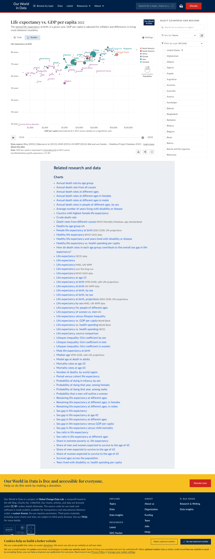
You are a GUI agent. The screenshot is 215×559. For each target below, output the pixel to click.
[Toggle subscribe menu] (181, 6)
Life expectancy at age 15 (71, 277)
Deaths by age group (68, 226)
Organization (151, 509)
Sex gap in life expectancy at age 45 (77, 415)
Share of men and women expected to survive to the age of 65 (93, 445)
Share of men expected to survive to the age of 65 (85, 449)
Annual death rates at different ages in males (82, 200)
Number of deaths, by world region (77, 372)
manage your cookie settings (121, 552)
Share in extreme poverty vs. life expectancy (82, 441)
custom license (20, 513)
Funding (149, 515)
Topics (113, 504)
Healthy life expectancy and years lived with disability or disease (94, 239)
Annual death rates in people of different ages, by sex (87, 204)
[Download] (138, 151)
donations (48, 545)
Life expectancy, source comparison (77, 333)
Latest (70, 6)
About (97, 6)
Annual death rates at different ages (77, 191)
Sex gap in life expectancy (71, 411)
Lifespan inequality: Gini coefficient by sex (81, 338)
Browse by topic (45, 6)
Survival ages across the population (77, 458)
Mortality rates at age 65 (70, 368)
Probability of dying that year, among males (81, 389)
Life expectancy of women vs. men (76, 312)
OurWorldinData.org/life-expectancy (27, 153)
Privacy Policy (98, 552)
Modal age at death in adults (73, 359)
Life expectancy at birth (70, 282)
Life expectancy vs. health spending (77, 325)
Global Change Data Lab (51, 499)
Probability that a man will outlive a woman (82, 393)
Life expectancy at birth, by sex (74, 290)
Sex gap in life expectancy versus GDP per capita (85, 423)
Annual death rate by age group (74, 183)
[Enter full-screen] (152, 151)
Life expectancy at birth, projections (77, 299)
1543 (21, 137)
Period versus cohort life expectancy (77, 376)
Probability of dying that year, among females (83, 385)
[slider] (142, 137)
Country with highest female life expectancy (82, 213)
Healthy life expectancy (70, 234)
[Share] (145, 151)
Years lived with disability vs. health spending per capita (89, 462)
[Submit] (172, 6)
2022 (150, 137)
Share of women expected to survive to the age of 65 (87, 454)
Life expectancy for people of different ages (82, 307)
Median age (63, 355)
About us (149, 504)
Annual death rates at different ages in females (83, 196)
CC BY (47, 153)
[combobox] (156, 6)
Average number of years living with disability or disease (89, 209)
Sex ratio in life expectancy (72, 432)
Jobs (147, 526)
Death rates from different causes (76, 221)
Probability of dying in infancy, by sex (78, 380)
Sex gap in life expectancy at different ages (81, 419)
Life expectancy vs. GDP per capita (77, 320)
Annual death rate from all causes (76, 187)
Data (60, 6)
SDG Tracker (116, 533)
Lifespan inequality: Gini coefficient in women (83, 346)
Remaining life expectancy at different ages (81, 398)
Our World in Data (21, 6)
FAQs (84, 517)
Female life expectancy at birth (74, 230)
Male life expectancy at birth (73, 350)
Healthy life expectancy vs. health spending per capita (88, 243)
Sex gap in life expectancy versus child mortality (84, 428)
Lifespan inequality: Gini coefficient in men (81, 342)
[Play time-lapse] (13, 137)
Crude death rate (66, 217)
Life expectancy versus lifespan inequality (80, 316)
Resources (82, 6)
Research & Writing (190, 504)
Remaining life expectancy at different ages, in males (87, 406)
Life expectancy (65, 256)
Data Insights (116, 515)
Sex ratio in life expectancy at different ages (82, 436)
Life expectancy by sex (69, 303)
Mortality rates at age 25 (70, 363)
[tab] (18, 37)
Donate (194, 6)
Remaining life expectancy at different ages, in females (88, 402)
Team (147, 521)
